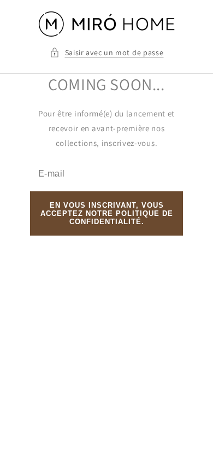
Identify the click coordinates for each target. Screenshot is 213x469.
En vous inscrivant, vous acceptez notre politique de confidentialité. (106, 213)
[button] (107, 53)
